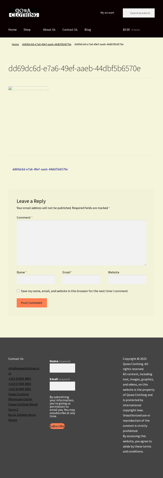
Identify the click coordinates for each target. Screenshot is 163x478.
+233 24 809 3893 (19, 379)
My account (107, 12)
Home (12, 29)
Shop (27, 29)
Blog (87, 29)
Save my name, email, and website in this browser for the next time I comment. (74, 291)
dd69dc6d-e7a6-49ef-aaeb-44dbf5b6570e (46, 44)
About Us (49, 29)
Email (67, 272)
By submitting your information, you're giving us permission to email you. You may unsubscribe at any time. (62, 406)
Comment (25, 217)
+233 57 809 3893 (19, 384)
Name (22, 272)
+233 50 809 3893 (19, 389)
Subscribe (57, 426)
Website (113, 272)
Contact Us (70, 29)
